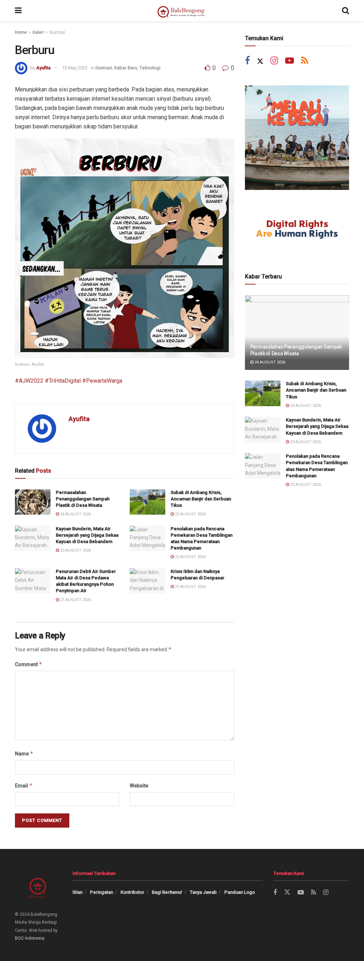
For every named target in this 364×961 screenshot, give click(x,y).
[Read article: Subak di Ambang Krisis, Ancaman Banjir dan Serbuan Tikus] (147, 502)
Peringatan (101, 892)
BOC (19, 938)
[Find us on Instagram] (274, 61)
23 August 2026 (190, 514)
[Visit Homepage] (182, 11)
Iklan (77, 892)
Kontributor (132, 892)
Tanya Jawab (203, 892)
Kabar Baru (125, 67)
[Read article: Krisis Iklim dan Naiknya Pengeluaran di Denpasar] (147, 581)
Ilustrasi (57, 32)
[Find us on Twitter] (260, 61)
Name (24, 753)
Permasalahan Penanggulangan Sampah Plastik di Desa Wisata (82, 499)
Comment (28, 664)
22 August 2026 (190, 556)
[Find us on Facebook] (247, 61)
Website (139, 786)
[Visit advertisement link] (297, 137)
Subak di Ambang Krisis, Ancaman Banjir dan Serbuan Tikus (201, 499)
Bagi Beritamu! (167, 892)
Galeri (38, 32)
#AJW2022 (29, 380)
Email (24, 785)
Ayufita (43, 67)
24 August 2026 (75, 514)
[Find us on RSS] (304, 61)
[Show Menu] (18, 10)
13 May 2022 (74, 67)
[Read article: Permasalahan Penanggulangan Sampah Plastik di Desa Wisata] (32, 502)
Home (21, 32)
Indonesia (34, 938)
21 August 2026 (75, 600)
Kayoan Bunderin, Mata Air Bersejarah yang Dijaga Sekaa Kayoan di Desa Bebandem (87, 535)
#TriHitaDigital (62, 380)
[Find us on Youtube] (289, 61)
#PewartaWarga (101, 380)
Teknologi (149, 67)
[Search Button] (345, 10)
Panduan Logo (239, 892)
